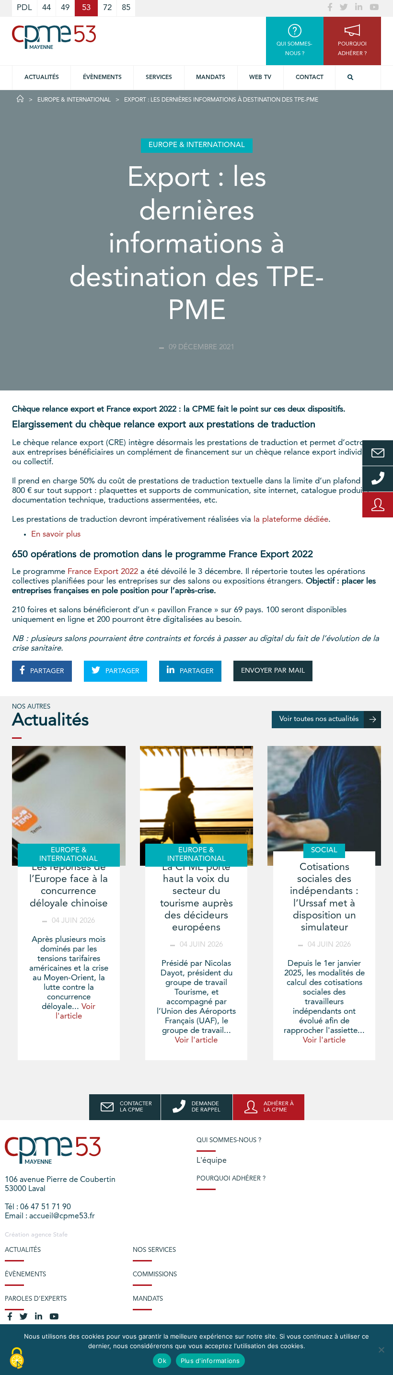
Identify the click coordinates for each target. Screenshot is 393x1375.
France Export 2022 (103, 572)
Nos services (154, 1250)
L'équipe (211, 1161)
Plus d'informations (210, 1360)
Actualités (41, 77)
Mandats (210, 77)
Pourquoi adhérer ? (231, 1179)
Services (159, 77)
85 (126, 8)
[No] (381, 1349)
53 (86, 8)
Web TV (260, 77)
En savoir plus (56, 534)
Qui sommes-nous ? (228, 1140)
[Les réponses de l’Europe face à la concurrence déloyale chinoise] (69, 806)
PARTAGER (46, 671)
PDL (24, 8)
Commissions (155, 1275)
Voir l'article (196, 1040)
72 (107, 8)
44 (46, 8)
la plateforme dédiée (291, 520)
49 (65, 8)
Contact (310, 77)
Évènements (102, 77)
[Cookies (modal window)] (17, 1358)
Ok (162, 1360)
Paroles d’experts (36, 1299)
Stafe (60, 1235)
